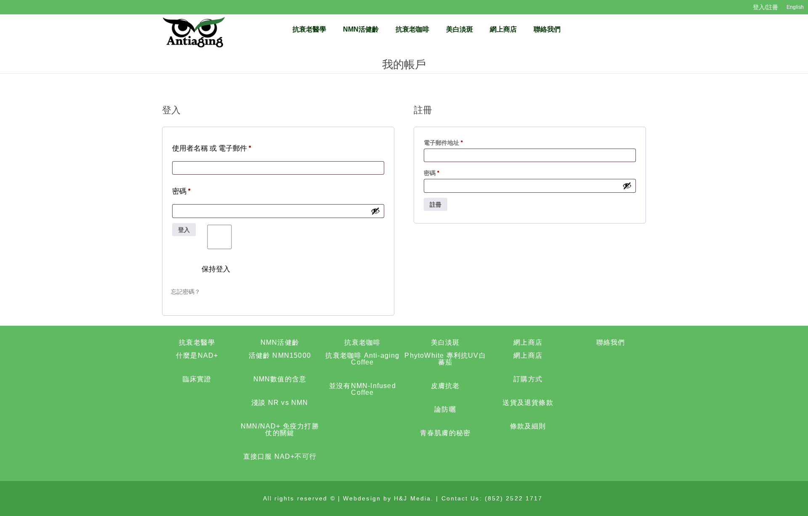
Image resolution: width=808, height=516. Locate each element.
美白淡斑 (459, 29)
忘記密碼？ (185, 291)
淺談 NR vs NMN (279, 402)
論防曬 (445, 409)
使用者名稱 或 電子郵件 (215, 151)
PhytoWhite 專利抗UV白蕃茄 (445, 359)
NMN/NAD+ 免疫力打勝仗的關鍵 (280, 429)
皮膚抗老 (445, 385)
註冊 (435, 204)
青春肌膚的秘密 (445, 432)
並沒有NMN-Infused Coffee (362, 389)
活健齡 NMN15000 (280, 355)
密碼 (184, 194)
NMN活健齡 (361, 29)
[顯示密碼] (375, 210)
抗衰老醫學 (309, 29)
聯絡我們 (547, 29)
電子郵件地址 (446, 143)
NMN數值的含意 (280, 379)
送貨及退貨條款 (527, 402)
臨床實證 (197, 379)
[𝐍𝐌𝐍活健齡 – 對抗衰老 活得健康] (193, 32)
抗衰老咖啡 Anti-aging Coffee (362, 359)
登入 (184, 229)
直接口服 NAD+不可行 (279, 456)
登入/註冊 (765, 7)
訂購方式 (527, 379)
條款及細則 (528, 426)
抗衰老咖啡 (412, 29)
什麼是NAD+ (197, 355)
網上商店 (503, 29)
